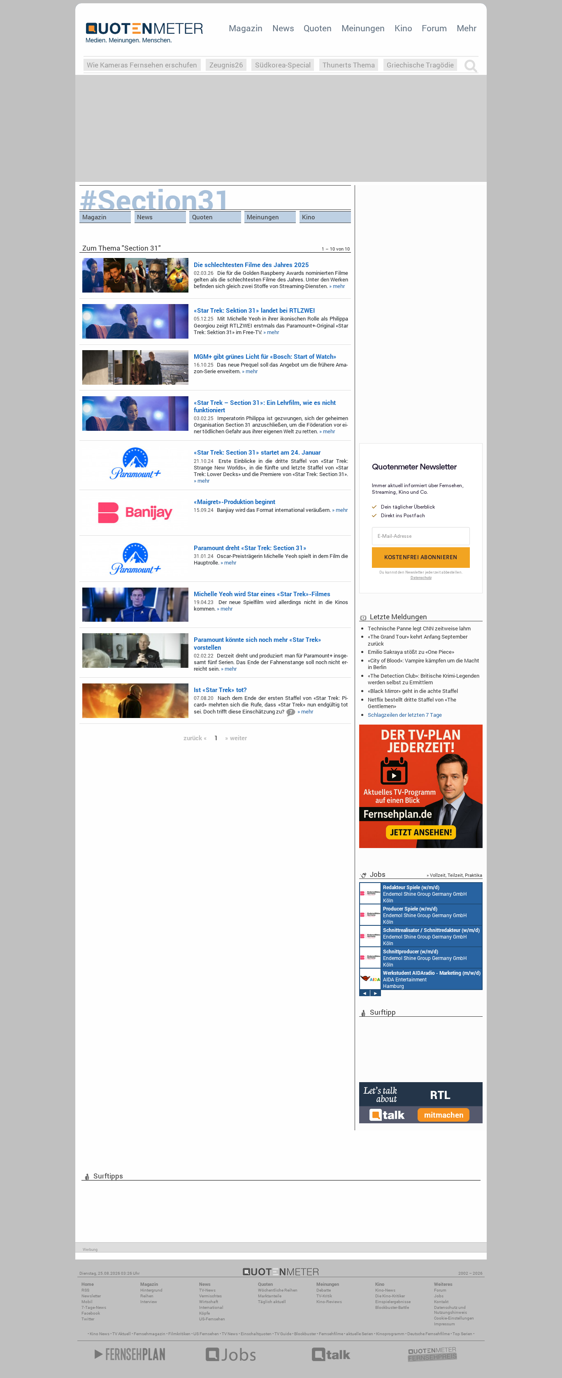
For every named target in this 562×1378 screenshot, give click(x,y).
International (211, 1307)
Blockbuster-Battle (392, 1307)
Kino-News (385, 1290)
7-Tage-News (93, 1307)
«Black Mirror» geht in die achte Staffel (413, 691)
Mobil (87, 1301)
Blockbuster (305, 1333)
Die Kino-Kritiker (390, 1296)
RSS (85, 1290)
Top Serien (462, 1333)
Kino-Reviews (329, 1301)
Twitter (87, 1319)
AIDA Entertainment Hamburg (432, 979)
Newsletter (91, 1296)
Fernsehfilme (331, 1333)
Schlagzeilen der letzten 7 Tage (405, 714)
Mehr (466, 28)
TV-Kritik (324, 1296)
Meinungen (363, 28)
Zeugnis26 (226, 65)
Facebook (90, 1313)
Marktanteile (269, 1296)
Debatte (323, 1290)
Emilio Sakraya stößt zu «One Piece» (411, 651)
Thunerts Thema (349, 65)
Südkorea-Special (283, 65)
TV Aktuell (121, 1333)
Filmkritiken (179, 1333)
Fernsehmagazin (149, 1333)
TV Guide (282, 1333)
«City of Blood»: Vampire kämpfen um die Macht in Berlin (423, 664)
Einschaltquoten (256, 1333)
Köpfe (204, 1313)
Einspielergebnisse (393, 1301)
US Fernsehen (206, 1333)
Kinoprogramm (390, 1333)
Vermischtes (210, 1296)
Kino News (99, 1333)
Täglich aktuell (272, 1301)
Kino (403, 28)
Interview (148, 1301)
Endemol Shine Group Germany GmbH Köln (425, 894)
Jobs (439, 1296)
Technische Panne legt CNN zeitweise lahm (419, 628)
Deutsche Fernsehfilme (428, 1333)
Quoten (318, 28)
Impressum (444, 1324)
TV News (230, 1333)
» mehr (337, 286)
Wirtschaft (208, 1301)
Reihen (146, 1296)
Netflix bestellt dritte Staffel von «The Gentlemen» (412, 703)
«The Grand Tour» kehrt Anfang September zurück (417, 640)
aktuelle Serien (359, 1333)
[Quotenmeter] (144, 33)
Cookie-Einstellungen (454, 1318)
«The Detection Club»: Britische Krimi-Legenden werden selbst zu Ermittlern (423, 679)
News (283, 28)
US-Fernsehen (212, 1319)
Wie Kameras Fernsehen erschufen (142, 65)
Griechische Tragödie (420, 65)
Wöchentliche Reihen (277, 1290)
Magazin (245, 28)
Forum (434, 28)
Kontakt (441, 1301)
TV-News (207, 1290)
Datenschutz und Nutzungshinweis (450, 1310)
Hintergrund (151, 1290)
